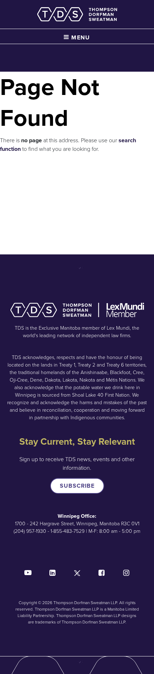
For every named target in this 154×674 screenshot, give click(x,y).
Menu (79, 37)
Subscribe (77, 486)
